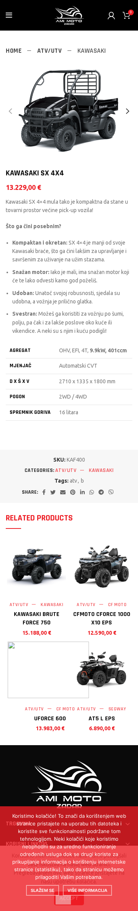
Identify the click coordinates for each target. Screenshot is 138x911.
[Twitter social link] (53, 492)
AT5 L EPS (102, 719)
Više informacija (87, 890)
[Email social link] (63, 492)
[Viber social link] (111, 492)
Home (14, 51)
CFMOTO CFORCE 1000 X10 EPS (101, 618)
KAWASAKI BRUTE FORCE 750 (36, 618)
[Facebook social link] (44, 492)
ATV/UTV (50, 51)
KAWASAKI (91, 51)
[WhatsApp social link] (91, 492)
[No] (63, 900)
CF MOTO (117, 605)
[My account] (111, 15)
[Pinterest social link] (73, 492)
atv (73, 481)
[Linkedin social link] (82, 492)
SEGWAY (117, 709)
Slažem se (42, 890)
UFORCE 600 (50, 719)
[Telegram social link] (101, 492)
